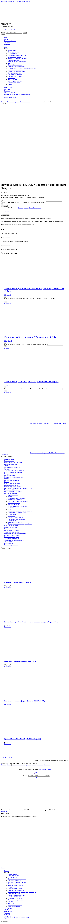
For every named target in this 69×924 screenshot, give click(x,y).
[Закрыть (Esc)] (1, 921)
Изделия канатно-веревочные (17, 498)
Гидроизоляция (12, 53)
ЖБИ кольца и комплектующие (17, 58)
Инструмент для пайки (15, 499)
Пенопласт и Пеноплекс (15, 70)
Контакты (7, 44)
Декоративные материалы (12, 467)
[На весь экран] (5, 921)
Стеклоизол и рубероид (15, 74)
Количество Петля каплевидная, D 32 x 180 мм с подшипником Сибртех (23, 202)
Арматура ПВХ (12, 50)
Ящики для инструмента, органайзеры (20, 524)
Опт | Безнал (8, 87)
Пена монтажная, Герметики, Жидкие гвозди (22, 68)
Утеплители (11, 78)
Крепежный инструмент (11, 480)
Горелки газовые (13, 495)
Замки (10, 496)
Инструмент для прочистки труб (18, 501)
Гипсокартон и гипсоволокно (17, 55)
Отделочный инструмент (12, 483)
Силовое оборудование (11, 530)
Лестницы (11, 508)
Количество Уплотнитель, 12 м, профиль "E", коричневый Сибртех (25, 389)
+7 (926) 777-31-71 (10, 29)
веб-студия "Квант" (45, 769)
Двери (6, 465)
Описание (7, 211)
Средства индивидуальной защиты (15, 533)
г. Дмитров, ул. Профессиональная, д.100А (17, 94)
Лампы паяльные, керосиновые (17, 506)
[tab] (36, 211)
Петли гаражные (25, 102)
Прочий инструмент (13, 102)
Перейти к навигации (7, 1)
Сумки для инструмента (15, 517)
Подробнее (7, 704)
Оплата (9, 765)
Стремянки (11, 516)
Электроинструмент (14, 82)
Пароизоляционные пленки (16, 66)
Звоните (36, 772)
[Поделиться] (3, 921)
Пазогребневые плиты (15, 65)
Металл (6, 482)
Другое (10, 84)
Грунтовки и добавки (14, 57)
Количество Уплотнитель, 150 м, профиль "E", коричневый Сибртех (25, 344)
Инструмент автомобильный (13, 474)
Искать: (3, 32)
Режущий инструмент (11, 525)
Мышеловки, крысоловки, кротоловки (20, 511)
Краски (10, 63)
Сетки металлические (14, 73)
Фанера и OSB (12, 79)
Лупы (9, 509)
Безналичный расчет (18, 765)
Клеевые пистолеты (14, 503)
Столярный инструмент (11, 537)
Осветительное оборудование (17, 512)
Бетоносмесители (13, 52)
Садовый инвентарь (10, 527)
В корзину (4, 206)
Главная (6, 37)
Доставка (7, 42)
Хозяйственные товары (15, 522)
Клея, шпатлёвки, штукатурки (17, 61)
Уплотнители (12, 520)
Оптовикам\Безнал (10, 41)
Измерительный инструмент (13, 472)
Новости (40, 765)
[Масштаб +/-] (7, 921)
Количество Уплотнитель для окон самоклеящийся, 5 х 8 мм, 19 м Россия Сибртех (29, 298)
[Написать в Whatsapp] (34, 821)
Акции (6, 39)
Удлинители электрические (16, 519)
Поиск (25, 32)
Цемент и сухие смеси (15, 81)
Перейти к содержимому (22, 1)
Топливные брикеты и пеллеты (14, 540)
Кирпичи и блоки (13, 60)
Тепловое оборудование (15, 76)
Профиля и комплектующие (16, 71)
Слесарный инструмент (11, 532)
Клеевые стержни (13, 504)
